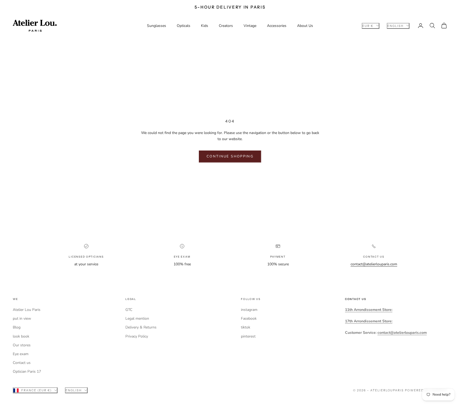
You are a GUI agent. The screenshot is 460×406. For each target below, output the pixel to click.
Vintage (250, 25)
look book (21, 336)
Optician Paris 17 (27, 371)
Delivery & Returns (141, 327)
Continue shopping (230, 156)
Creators (226, 25)
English (395, 25)
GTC (128, 309)
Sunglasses (156, 25)
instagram (249, 309)
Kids (204, 25)
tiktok (245, 327)
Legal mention (137, 318)
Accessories (276, 25)
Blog (16, 327)
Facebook (249, 318)
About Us (305, 25)
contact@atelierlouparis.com (374, 264)
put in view (22, 318)
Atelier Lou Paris (26, 309)
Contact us (22, 362)
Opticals (183, 25)
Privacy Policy (136, 336)
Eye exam (20, 353)
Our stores (22, 345)
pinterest (248, 336)
